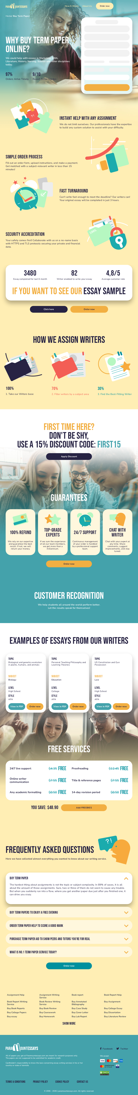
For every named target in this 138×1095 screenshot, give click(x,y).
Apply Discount (69, 456)
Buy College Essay (113, 1008)
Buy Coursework (47, 1012)
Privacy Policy (40, 1082)
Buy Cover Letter (80, 1012)
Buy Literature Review (115, 1016)
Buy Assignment (112, 1001)
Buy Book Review (48, 1008)
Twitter (124, 1049)
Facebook (108, 1049)
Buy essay (12, 1016)
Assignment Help (15, 995)
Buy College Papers (16, 1012)
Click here (49, 309)
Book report (77, 995)
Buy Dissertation (112, 1012)
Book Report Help (113, 995)
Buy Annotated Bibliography (79, 1003)
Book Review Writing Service (49, 1003)
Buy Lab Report (79, 1016)
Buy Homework (47, 1016)
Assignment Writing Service (49, 996)
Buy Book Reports (16, 1008)
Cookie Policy (62, 1082)
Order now (105, 6)
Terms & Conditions (15, 1082)
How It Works (72, 6)
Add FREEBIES (84, 807)
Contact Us (82, 1082)
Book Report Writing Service (17, 1003)
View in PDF (16, 706)
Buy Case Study (79, 1008)
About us (87, 6)
